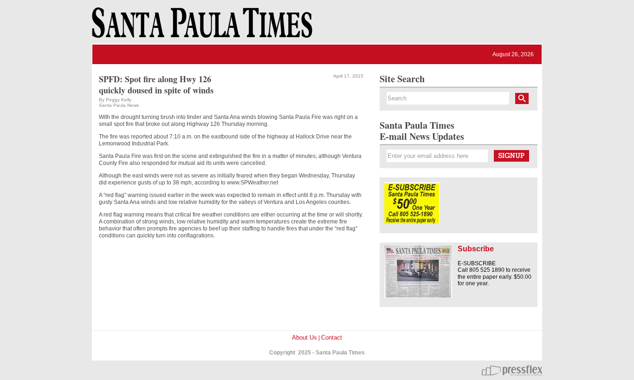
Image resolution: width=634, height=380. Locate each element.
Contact (331, 337)
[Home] (200, 27)
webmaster (512, 370)
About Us (304, 337)
